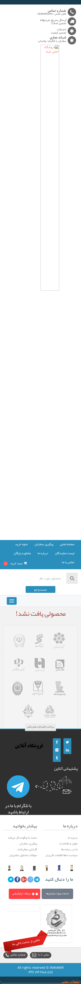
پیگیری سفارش (43, 544)
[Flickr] (57, 750)
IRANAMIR (57, 968)
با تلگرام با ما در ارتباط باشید (18, 808)
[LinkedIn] (67, 750)
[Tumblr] (57, 758)
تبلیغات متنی (71, 981)
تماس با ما (68, 562)
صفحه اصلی (67, 544)
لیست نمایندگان (64, 553)
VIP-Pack (41, 972)
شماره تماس (18, 955)
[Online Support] (18, 786)
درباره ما (43, 553)
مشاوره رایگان (22, 553)
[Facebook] (57, 742)
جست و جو (40, 589)
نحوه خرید (21, 544)
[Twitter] (67, 742)
